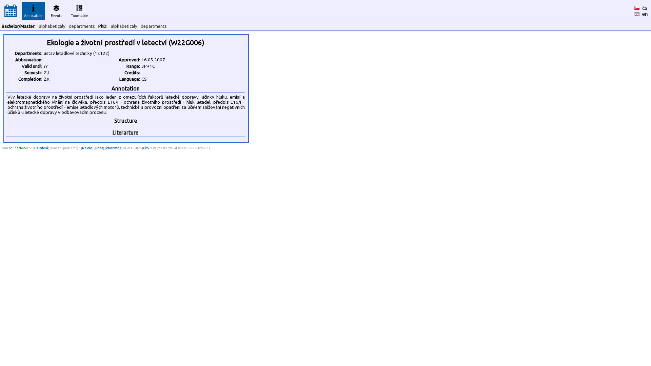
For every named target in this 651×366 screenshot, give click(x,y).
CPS (146, 148)
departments (82, 26)
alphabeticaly (52, 26)
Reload (87, 148)
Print (99, 148)
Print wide (113, 148)
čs (644, 8)
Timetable (79, 16)
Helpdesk (41, 148)
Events (56, 16)
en (645, 14)
